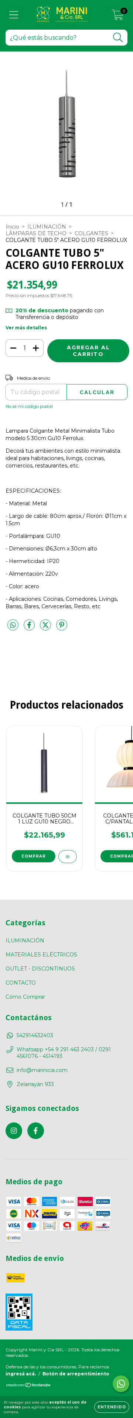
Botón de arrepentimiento (75, 1374)
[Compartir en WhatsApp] (12, 625)
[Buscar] (118, 37)
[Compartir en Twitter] (46, 628)
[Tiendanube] (29, 1386)
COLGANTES (91, 233)
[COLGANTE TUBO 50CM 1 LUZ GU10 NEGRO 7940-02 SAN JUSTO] (67, 856)
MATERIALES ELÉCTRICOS (41, 954)
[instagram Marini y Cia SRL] (14, 1130)
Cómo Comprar (25, 996)
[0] (118, 16)
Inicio (12, 226)
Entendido (112, 1407)
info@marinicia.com (42, 1070)
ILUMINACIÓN (46, 226)
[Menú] (14, 15)
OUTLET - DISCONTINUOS (40, 968)
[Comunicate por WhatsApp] (121, 1383)
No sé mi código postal (29, 406)
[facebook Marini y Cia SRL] (35, 1130)
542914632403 (35, 1035)
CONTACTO (21, 982)
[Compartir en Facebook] (30, 628)
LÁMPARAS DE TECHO (36, 233)
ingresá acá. (21, 1374)
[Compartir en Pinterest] (61, 628)
